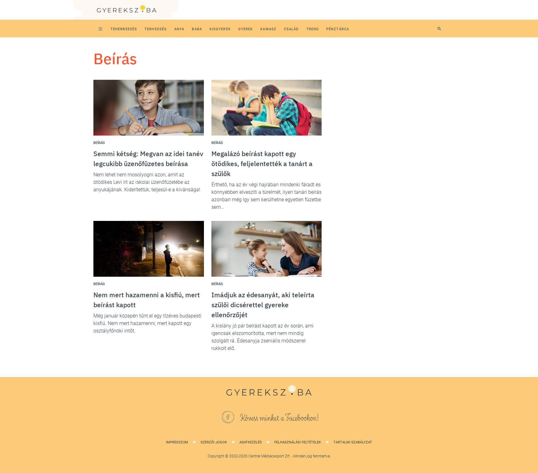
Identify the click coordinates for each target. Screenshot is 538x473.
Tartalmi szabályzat (352, 442)
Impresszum (177, 442)
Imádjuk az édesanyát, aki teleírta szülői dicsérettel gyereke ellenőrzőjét (262, 304)
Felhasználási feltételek (297, 442)
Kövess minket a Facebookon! (279, 418)
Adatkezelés (250, 442)
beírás (99, 143)
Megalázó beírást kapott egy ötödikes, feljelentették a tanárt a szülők (262, 163)
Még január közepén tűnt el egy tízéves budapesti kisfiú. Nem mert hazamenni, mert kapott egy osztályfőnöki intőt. (147, 323)
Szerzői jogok (214, 442)
